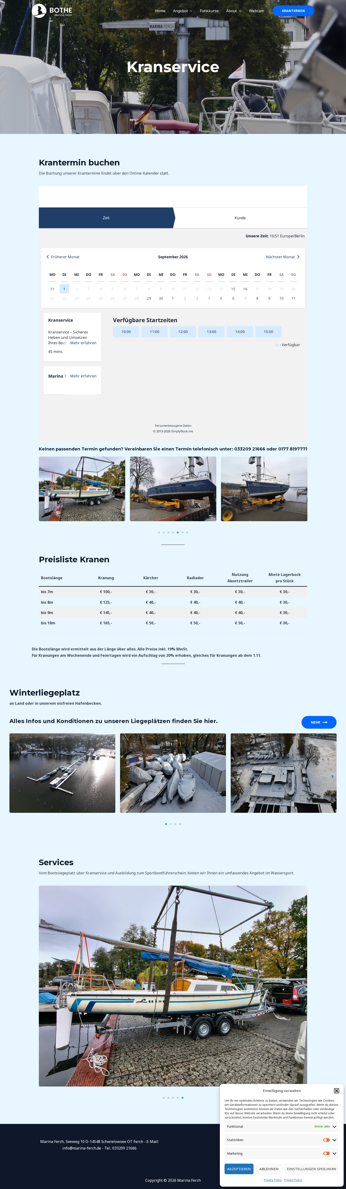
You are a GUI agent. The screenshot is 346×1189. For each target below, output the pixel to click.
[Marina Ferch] (52, 10)
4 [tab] (173, 532)
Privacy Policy (273, 1180)
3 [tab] (168, 532)
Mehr (315, 722)
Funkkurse (209, 10)
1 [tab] (159, 532)
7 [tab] (187, 532)
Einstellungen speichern (311, 1168)
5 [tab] (177, 532)
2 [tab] (163, 532)
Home (160, 10)
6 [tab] (182, 532)
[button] (336, 1090)
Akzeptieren (239, 1168)
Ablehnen (269, 1168)
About (231, 10)
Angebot (180, 10)
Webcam (256, 10)
